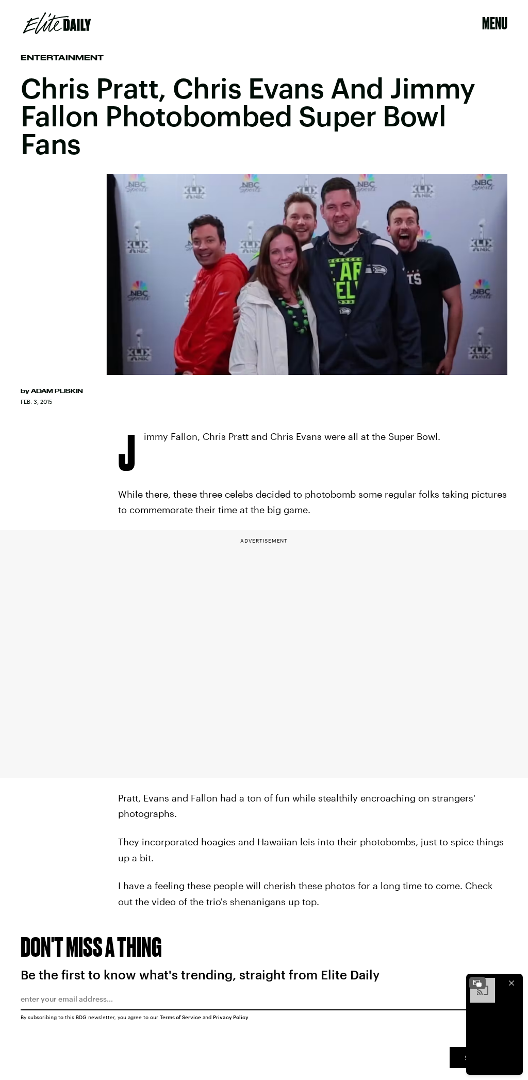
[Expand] (477, 983)
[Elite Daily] (57, 23)
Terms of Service (180, 1017)
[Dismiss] (511, 983)
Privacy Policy (231, 1017)
